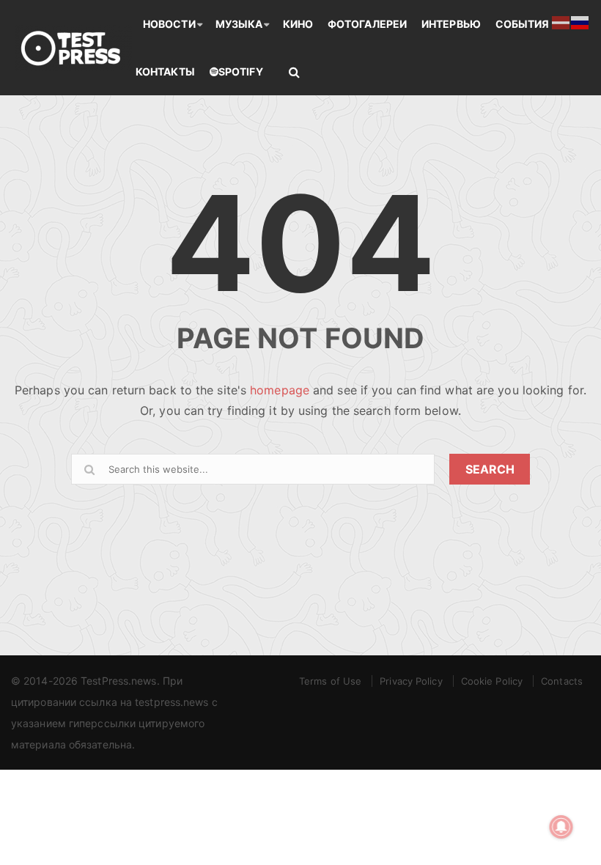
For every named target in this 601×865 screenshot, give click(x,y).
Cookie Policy (492, 681)
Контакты (165, 71)
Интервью (451, 24)
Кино (298, 24)
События (522, 24)
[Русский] (580, 21)
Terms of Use (330, 681)
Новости (169, 24)
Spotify (240, 71)
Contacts (562, 681)
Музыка (239, 24)
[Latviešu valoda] (561, 21)
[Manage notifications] (561, 827)
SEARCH (490, 469)
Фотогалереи (367, 24)
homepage (279, 390)
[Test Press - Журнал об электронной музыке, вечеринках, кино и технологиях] (73, 48)
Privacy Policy (411, 681)
